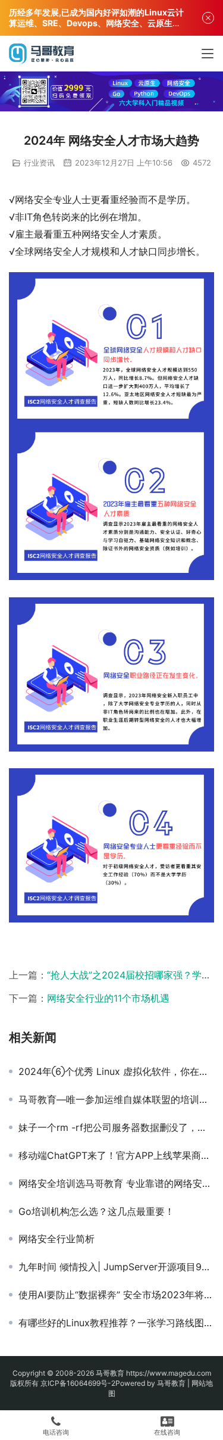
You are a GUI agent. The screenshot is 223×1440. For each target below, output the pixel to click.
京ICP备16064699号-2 (77, 1383)
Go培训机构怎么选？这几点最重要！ (96, 1211)
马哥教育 (110, 1373)
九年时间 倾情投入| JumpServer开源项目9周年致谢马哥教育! (116, 1266)
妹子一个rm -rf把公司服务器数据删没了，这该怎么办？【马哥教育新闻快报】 (116, 1127)
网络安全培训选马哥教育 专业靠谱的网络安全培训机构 (116, 1183)
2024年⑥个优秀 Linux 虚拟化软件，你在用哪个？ (116, 1071)
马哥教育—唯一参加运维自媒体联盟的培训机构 (116, 1099)
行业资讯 (39, 162)
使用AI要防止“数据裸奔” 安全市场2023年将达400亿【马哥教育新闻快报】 (116, 1294)
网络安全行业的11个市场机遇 (108, 998)
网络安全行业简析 (56, 1238)
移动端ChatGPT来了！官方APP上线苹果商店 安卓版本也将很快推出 (116, 1155)
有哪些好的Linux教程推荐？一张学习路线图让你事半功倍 (116, 1322)
